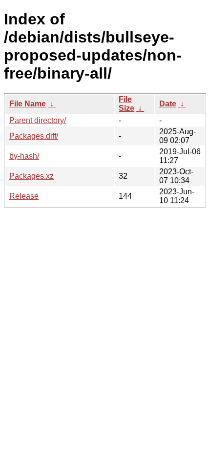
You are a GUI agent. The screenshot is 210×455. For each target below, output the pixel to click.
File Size (126, 103)
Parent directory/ (37, 120)
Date (167, 104)
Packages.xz (31, 176)
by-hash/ (24, 156)
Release (24, 196)
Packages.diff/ (33, 136)
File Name (27, 104)
